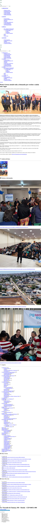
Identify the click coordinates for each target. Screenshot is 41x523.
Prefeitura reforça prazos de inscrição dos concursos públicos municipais (13, 457)
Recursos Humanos (5, 433)
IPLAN (3, 427)
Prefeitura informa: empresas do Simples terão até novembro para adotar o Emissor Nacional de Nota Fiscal (19, 471)
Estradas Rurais (6, 377)
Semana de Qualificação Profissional (10, 418)
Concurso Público (7, 368)
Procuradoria (4, 432)
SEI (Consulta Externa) (7, 24)
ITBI (5, 74)
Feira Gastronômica (7, 378)
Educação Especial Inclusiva (8, 405)
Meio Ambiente (4, 428)
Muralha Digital (4, 429)
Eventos (7, 31)
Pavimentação (6, 422)
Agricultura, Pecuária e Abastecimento (8, 375)
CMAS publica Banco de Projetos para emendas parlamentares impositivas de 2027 (15, 473)
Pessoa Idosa (6, 389)
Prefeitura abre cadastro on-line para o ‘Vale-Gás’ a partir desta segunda (13, 500)
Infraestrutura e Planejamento (6, 419)
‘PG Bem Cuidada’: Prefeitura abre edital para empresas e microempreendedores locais (15, 464)
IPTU (5, 34)
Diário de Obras (6, 431)
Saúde (3, 434)
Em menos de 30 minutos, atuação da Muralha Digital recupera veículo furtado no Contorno (16, 484)
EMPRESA (4, 26)
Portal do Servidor (7, 39)
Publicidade (8, 32)
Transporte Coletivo (9, 426)
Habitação (5, 408)
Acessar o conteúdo (3, 509)
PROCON (5, 20)
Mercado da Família (7, 380)
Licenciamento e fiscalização (8, 29)
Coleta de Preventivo (7, 438)
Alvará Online (8, 30)
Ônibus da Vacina (7, 441)
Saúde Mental (6, 444)
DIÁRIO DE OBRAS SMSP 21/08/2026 (8, 475)
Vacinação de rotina (7, 446)
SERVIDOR (4, 37)
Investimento (6, 417)
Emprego (5, 415)
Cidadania (5, 392)
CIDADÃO (4, 16)
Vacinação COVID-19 (7, 445)
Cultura (3, 399)
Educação (3, 403)
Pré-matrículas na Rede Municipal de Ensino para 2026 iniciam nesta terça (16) (14, 496)
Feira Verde (6, 379)
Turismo (3, 451)
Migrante (5, 385)
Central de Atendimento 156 (8, 19)
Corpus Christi (6, 400)
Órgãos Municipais (7, 12)
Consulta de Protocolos (7, 65)
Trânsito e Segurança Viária (6, 450)
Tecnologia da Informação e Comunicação (10, 370)
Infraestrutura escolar (7, 406)
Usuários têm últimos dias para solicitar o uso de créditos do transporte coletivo (14, 460)
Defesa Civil (6, 393)
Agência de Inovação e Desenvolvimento (8, 372)
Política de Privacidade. (3, 508)
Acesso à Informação (7, 13)
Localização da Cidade (7, 11)
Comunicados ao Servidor (8, 40)
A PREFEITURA (5, 8)
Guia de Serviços (6, 18)
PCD (5, 386)
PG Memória (6, 402)
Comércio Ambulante (9, 33)
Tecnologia (6, 397)
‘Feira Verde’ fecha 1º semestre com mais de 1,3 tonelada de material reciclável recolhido (16, 466)
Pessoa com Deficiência (8, 387)
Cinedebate (6, 437)
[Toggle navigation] (0, 5)
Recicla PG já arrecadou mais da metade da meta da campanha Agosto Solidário (14, 469)
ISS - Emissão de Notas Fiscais (9, 28)
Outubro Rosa (6, 442)
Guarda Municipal (7, 394)
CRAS (5, 383)
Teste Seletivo (6, 371)
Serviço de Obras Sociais (6, 449)
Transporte (5, 425)
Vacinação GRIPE (7, 447)
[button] (5, 510)
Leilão (5, 369)
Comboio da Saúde (7, 439)
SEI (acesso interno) (7, 42)
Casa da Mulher (6, 382)
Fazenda (3, 411)
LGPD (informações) (7, 23)
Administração (4, 367)
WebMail (5, 41)
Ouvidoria (5, 21)
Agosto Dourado (6, 435)
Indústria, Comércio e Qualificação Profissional (9, 414)
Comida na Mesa (6, 376)
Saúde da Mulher (6, 443)
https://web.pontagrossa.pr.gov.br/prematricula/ (19, 154)
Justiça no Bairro (6, 384)
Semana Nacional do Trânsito (10, 424)
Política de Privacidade (7, 14)
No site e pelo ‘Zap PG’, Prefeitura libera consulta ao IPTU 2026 (12, 495)
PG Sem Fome (6, 410)
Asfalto (5, 420)
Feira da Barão (6, 416)
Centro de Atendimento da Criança (9, 436)
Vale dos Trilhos (6, 374)
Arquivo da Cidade (7, 56)
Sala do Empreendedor (7, 412)
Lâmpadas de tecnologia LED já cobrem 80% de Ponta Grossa (12, 462)
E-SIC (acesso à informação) (8, 22)
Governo (1, 82)
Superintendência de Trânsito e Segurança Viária (11, 396)
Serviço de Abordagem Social (8, 390)
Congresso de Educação (8, 404)
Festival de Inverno (7, 401)
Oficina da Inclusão (9, 388)
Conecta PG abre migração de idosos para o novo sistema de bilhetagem (13, 502)
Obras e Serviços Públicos (6, 430)
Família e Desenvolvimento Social (7, 407)
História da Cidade (7, 10)
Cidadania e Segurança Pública (7, 391)
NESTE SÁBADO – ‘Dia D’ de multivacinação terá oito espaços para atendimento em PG (16, 476)
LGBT (5, 409)
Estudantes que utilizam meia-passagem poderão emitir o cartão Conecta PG (14, 498)
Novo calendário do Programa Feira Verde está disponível (11, 493)
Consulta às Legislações (8, 43)
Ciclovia (5, 421)
